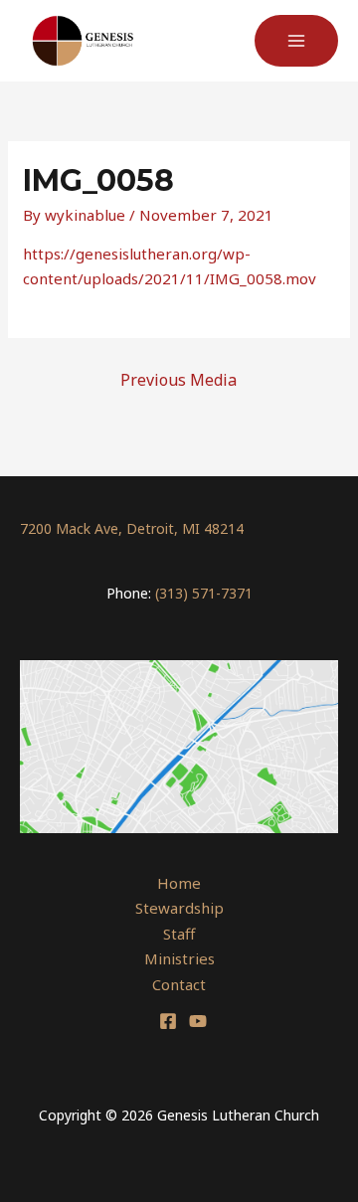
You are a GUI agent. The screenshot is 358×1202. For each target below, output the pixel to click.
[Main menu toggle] (296, 41)
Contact (179, 984)
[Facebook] (168, 1021)
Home (179, 883)
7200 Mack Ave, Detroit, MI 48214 (132, 528)
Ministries (179, 958)
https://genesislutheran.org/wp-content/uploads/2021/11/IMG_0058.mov (169, 266)
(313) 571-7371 (204, 593)
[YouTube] (198, 1021)
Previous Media (178, 380)
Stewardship (179, 908)
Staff (179, 934)
